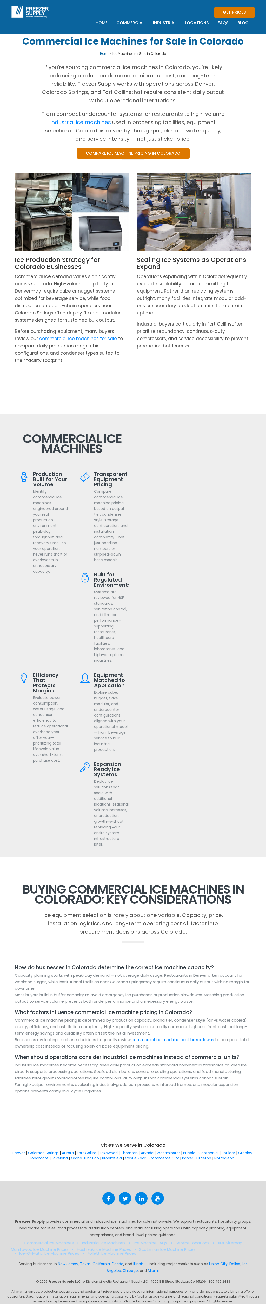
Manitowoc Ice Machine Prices (40, 1249)
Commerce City (164, 1158)
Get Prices (234, 12)
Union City (218, 1263)
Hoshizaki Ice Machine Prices (104, 1249)
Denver (18, 1153)
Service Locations (192, 1243)
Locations (197, 23)
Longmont (39, 1158)
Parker (187, 1158)
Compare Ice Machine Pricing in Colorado (133, 153)
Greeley (245, 1153)
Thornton (129, 1153)
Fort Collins (87, 1153)
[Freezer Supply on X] (125, 1198)
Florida (117, 1263)
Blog (243, 23)
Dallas (234, 1263)
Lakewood (109, 1153)
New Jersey (68, 1263)
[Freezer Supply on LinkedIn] (141, 1198)
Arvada (147, 1153)
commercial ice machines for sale (78, 338)
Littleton (203, 1158)
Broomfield (112, 1158)
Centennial (208, 1153)
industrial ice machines (80, 122)
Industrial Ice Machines (103, 1243)
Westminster (168, 1153)
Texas (85, 1263)
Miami (153, 1270)
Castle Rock (135, 1158)
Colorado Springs (43, 1153)
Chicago (130, 1270)
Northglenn (224, 1158)
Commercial (130, 23)
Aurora (68, 1153)
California (101, 1263)
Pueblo (189, 1153)
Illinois (138, 1263)
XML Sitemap (230, 1243)
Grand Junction (85, 1158)
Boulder (228, 1153)
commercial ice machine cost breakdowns (173, 1039)
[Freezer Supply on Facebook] (108, 1198)
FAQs (223, 23)
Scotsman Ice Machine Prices (167, 1249)
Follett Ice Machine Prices (112, 1253)
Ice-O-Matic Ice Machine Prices (49, 1253)
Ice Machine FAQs (150, 1243)
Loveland (60, 1158)
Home (102, 23)
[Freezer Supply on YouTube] (157, 1198)
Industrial (164, 23)
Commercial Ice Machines (49, 1243)
